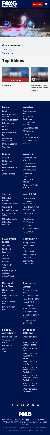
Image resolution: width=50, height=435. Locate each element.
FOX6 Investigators (10, 120)
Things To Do (29, 242)
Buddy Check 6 (29, 254)
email (38, 405)
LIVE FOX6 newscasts (27, 202)
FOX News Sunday (31, 228)
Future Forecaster (30, 137)
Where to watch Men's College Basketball (30, 369)
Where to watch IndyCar (30, 362)
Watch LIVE (30, 194)
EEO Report (28, 305)
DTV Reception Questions (29, 321)
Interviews (27, 173)
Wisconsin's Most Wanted (9, 115)
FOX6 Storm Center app (28, 117)
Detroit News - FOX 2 (8, 302)
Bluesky (5, 261)
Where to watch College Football (30, 343)
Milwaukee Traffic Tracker (30, 186)
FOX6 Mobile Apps (31, 295)
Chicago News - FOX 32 (9, 291)
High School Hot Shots (9, 214)
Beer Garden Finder (28, 246)
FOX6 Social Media (9, 240)
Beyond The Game (10, 210)
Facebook (6, 249)
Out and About (29, 169)
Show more (7, 53)
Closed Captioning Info (31, 316)
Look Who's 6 (29, 163)
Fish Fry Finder (29, 251)
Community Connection (28, 262)
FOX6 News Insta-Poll (10, 133)
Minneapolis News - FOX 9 (10, 296)
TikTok (5, 255)
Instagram (6, 252)
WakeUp (28, 154)
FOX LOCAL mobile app (7, 139)
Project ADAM (29, 257)
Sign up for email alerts (30, 291)
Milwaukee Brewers (6, 199)
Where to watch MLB (30, 349)
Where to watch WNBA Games (30, 384)
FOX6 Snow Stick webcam (30, 141)
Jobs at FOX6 (28, 302)
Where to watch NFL (30, 337)
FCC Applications (30, 311)
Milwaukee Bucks (9, 219)
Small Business (8, 173)
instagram (22, 405)
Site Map (6, 147)
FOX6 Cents (7, 161)
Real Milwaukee (29, 166)
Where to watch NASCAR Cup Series (30, 356)
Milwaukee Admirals (6, 223)
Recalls (5, 164)
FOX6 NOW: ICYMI (31, 207)
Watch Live (37, 4)
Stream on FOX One (29, 331)
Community (30, 238)
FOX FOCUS (7, 345)
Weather (28, 107)
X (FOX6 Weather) (9, 276)
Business (6, 170)
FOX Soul (27, 225)
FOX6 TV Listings (30, 210)
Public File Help (29, 308)
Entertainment (8, 123)
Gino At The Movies (28, 180)
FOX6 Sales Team (9, 336)
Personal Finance (9, 167)
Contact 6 (6, 157)
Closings (26, 134)
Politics (5, 129)
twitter (17, 405)
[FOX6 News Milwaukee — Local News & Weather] (10, 4)
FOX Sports (28, 222)
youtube (33, 405)
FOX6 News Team (31, 299)
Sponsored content (6, 349)
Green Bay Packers (10, 203)
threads (27, 405)
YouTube (6, 245)
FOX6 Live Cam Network (29, 123)
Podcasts (6, 126)
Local (4, 111)
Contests (27, 287)
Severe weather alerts (29, 112)
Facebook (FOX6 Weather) (9, 271)
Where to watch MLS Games (30, 390)
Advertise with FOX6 (8, 341)
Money (6, 154)
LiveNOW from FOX (29, 214)
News (5, 107)
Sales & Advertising (9, 331)
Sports (6, 194)
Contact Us (29, 283)
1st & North (7, 207)
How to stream (29, 198)
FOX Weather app (30, 128)
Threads (5, 258)
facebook (12, 405)
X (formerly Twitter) (7, 266)
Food (25, 176)
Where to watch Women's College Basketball (30, 377)
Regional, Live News (8, 284)
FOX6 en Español (9, 144)
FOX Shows (28, 231)
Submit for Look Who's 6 (30, 158)
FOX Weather (28, 131)
